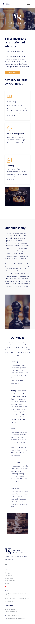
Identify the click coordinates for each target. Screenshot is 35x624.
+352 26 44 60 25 (13, 615)
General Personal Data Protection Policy (17, 598)
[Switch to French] (17, 585)
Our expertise (12, 72)
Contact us (8, 583)
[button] (3, 5)
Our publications (10, 580)
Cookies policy (9, 601)
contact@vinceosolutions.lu (16, 618)
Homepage (8, 573)
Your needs (8, 575)
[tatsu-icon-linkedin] (6, 564)
